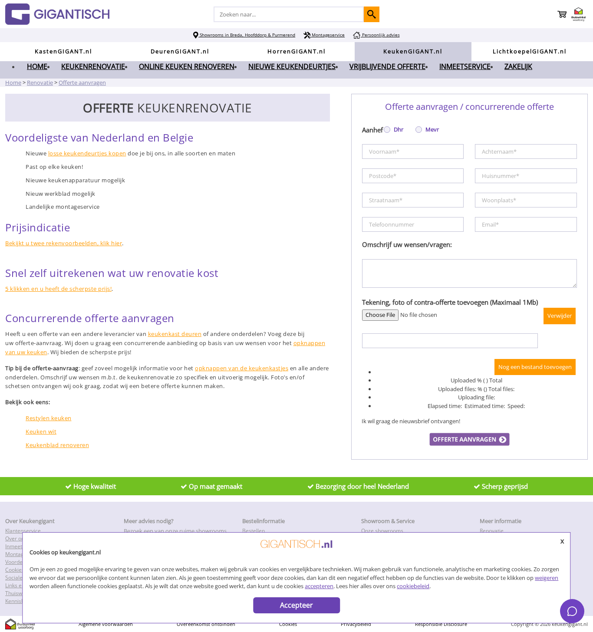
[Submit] (371, 14)
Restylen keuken (49, 418)
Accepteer (296, 605)
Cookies (288, 624)
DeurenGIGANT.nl (180, 51)
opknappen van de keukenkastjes (241, 368)
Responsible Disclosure (441, 624)
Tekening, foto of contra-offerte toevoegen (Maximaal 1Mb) (450, 302)
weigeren (546, 578)
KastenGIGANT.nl (63, 51)
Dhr (397, 129)
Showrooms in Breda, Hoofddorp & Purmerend (246, 35)
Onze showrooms (382, 530)
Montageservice (327, 35)
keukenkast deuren (175, 334)
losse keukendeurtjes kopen (87, 153)
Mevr (431, 129)
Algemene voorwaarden (106, 624)
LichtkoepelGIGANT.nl (530, 51)
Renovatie (492, 530)
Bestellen (253, 530)
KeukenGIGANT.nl (412, 51)
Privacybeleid (356, 624)
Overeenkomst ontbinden (206, 624)
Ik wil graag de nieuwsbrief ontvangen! (411, 421)
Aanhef (372, 129)
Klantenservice (23, 530)
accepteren (319, 586)
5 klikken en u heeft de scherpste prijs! (58, 289)
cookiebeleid (413, 586)
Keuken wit (41, 431)
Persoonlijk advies (380, 35)
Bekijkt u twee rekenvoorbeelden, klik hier (63, 243)
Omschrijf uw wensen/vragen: (407, 244)
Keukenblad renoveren (57, 445)
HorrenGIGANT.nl (296, 51)
